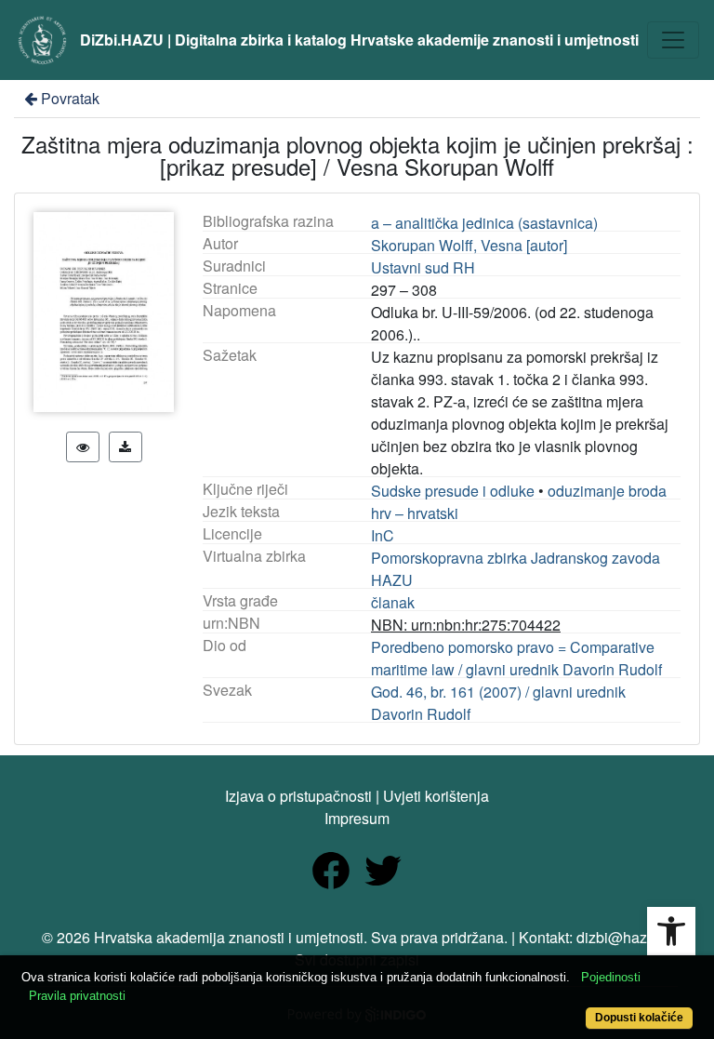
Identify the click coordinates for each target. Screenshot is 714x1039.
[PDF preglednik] (82, 447)
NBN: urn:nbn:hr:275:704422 (466, 624)
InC (382, 535)
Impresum (357, 818)
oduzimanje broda (607, 490)
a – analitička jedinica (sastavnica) (484, 222)
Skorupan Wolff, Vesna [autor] (469, 245)
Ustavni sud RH (423, 267)
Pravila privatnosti (77, 996)
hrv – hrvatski (414, 513)
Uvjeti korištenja (436, 795)
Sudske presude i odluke (453, 490)
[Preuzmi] (125, 447)
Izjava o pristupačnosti (298, 795)
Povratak (70, 98)
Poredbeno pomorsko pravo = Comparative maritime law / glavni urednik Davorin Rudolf (516, 658)
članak (393, 602)
